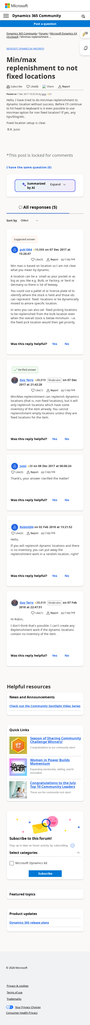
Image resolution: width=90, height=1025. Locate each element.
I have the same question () (28, 167)
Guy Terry (26, 380)
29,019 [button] (41, 380)
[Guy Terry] (14, 380)
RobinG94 (26, 527)
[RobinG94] (14, 527)
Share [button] (50, 86)
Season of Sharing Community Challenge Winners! (55, 740)
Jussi (44, 94)
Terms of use (14, 992)
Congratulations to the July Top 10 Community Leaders (53, 784)
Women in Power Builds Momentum (50, 762)
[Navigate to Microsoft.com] (16, 5)
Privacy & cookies (17, 986)
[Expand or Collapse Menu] (6, 15)
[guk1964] (14, 249)
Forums (43, 33)
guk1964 (26, 249)
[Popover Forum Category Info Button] (72, 845)
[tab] (37, 208)
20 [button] (50, 94)
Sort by (11, 220)
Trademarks (14, 999)
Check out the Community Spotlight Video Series (44, 706)
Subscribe (45, 873)
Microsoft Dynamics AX (31, 863)
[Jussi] (14, 466)
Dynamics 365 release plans (29, 922)
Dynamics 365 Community (36, 15)
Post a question (45, 24)
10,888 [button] (39, 249)
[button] (83, 16)
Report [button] (66, 86)
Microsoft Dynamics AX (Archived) (25, 48)
